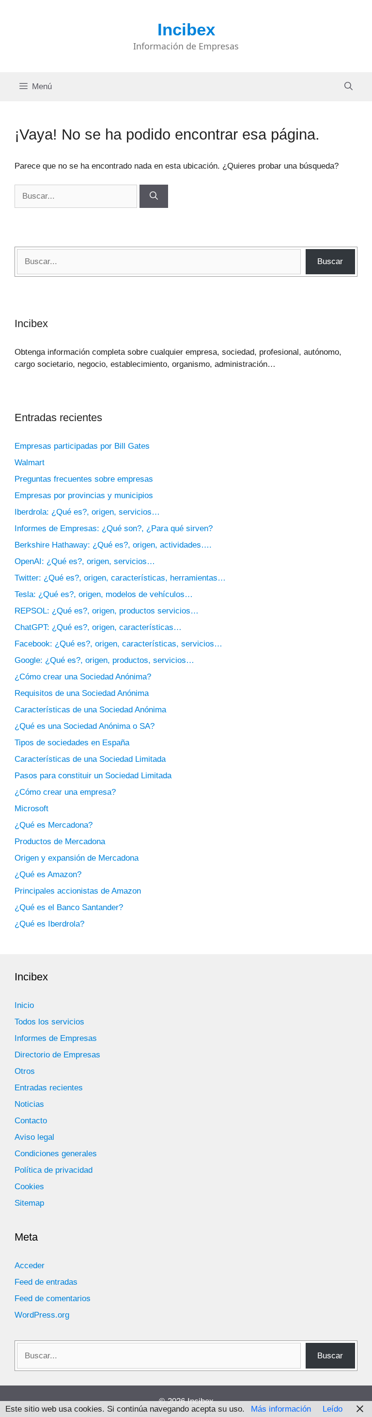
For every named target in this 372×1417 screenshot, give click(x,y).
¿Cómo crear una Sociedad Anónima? (83, 676)
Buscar (330, 261)
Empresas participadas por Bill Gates (82, 446)
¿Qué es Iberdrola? (49, 924)
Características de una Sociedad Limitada (90, 759)
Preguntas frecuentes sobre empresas (84, 479)
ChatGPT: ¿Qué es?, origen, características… (98, 627)
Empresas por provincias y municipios (84, 495)
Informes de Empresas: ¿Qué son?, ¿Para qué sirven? (114, 528)
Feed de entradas (46, 1282)
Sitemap (29, 1203)
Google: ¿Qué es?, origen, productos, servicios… (104, 660)
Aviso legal (34, 1137)
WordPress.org (42, 1315)
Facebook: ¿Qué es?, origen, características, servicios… (118, 643)
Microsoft (31, 808)
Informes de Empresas (56, 1038)
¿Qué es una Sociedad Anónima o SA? (85, 726)
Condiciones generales (56, 1153)
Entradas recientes (49, 1087)
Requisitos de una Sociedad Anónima (82, 693)
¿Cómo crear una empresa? (65, 792)
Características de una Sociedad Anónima (90, 709)
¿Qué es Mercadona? (54, 825)
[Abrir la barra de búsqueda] (348, 86)
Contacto (31, 1120)
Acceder (30, 1265)
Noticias (29, 1104)
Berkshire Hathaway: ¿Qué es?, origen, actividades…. (113, 545)
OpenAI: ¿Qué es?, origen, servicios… (85, 561)
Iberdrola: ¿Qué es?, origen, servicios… (87, 512)
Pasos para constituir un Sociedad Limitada (93, 775)
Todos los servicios (49, 1021)
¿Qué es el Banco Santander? (69, 907)
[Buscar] (154, 196)
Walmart (30, 462)
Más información (281, 1409)
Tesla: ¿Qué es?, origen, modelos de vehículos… (104, 594)
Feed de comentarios (53, 1298)
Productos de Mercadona (60, 841)
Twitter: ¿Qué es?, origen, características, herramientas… (120, 578)
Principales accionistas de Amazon (78, 891)
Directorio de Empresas (57, 1054)
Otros (25, 1071)
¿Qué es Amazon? (48, 874)
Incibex (186, 29)
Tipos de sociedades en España (72, 742)
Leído (332, 1409)
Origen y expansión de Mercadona (77, 858)
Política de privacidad (54, 1170)
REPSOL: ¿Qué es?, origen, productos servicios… (107, 610)
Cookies (29, 1186)
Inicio (24, 1005)
